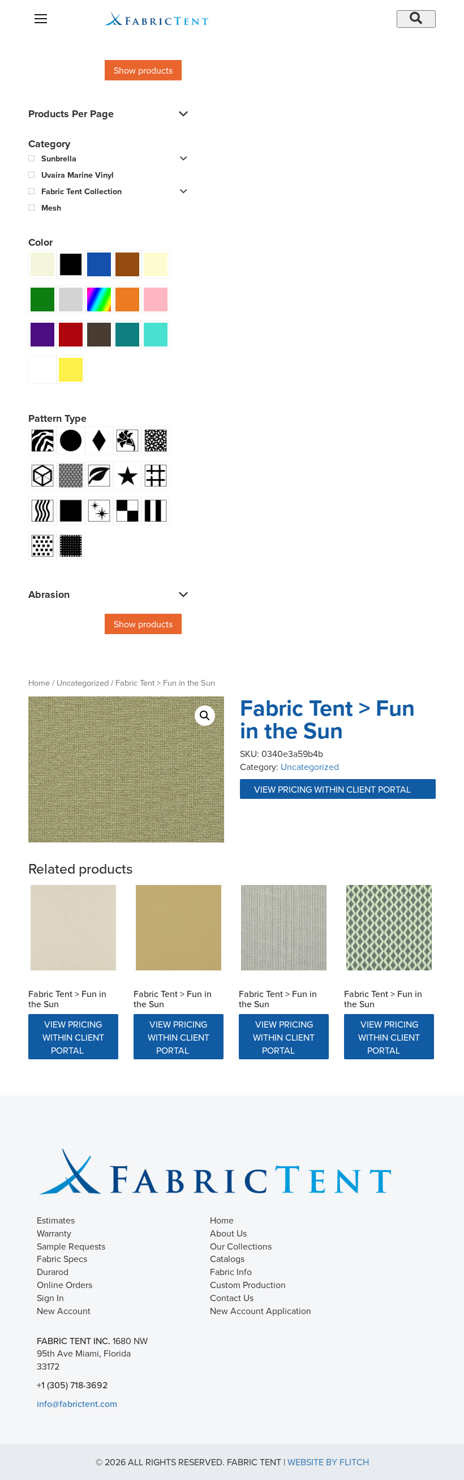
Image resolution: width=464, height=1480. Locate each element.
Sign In (50, 1297)
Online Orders (64, 1284)
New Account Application (260, 1310)
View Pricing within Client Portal (333, 789)
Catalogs (227, 1258)
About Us (228, 1233)
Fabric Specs (62, 1258)
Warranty (54, 1233)
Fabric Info (231, 1271)
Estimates (56, 1220)
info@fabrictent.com (77, 1403)
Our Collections (241, 1246)
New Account (64, 1310)
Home (39, 682)
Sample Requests (71, 1246)
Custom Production (248, 1284)
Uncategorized (83, 682)
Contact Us (232, 1297)
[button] (205, 715)
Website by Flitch (328, 1462)
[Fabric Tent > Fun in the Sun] (73, 928)
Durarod (52, 1271)
